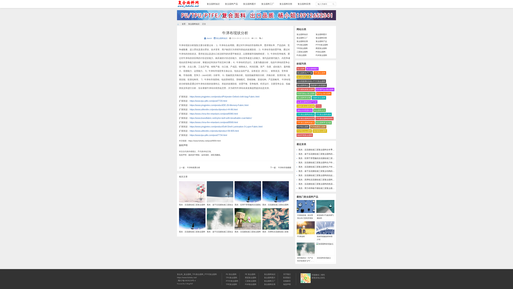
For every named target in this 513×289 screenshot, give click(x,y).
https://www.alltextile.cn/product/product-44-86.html (214, 109)
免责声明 (287, 284)
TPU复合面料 (302, 45)
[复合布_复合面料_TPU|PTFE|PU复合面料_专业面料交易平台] (178, 24)
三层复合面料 (302, 52)
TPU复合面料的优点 (305, 114)
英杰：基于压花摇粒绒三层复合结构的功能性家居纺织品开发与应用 (328, 171)
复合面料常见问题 (323, 123)
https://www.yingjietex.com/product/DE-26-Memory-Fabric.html (219, 105)
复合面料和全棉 (303, 98)
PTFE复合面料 (322, 45)
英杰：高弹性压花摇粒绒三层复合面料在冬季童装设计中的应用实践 (328, 179)
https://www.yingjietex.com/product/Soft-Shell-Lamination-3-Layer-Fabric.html (226, 127)
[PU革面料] (306, 227)
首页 (184, 24)
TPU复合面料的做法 (305, 123)
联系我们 (287, 278)
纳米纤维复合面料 (304, 135)
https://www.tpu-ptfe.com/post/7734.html (208, 135)
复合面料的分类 (303, 77)
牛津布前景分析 (193, 167)
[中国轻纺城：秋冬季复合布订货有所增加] (306, 206)
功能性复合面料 (318, 98)
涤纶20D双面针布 (304, 110)
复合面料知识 (213, 4)
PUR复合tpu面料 (304, 131)
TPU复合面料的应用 (305, 118)
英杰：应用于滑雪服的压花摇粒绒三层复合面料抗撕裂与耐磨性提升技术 (330, 158)
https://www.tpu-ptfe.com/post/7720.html (208, 101)
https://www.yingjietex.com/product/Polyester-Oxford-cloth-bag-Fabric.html (224, 97)
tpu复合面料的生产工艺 (307, 102)
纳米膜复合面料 (319, 131)
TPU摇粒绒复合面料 (305, 89)
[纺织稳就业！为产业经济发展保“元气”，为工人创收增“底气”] (306, 249)
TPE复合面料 (302, 48)
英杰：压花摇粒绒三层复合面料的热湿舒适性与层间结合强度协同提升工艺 (331, 184)
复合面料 (301, 69)
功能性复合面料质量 (305, 106)
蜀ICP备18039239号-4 (187, 281)
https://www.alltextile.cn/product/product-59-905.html (214, 131)
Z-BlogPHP (189, 284)
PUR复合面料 (321, 55)
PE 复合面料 (250, 274)
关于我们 (287, 274)
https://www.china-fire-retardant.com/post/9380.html (214, 114)
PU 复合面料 (231, 274)
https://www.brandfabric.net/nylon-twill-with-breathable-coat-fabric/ (221, 118)
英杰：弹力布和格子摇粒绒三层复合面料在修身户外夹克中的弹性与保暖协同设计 (334, 188)
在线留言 (287, 281)
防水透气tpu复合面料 (325, 89)
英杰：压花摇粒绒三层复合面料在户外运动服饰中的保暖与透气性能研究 (330, 167)
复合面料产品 (231, 4)
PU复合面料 (302, 55)
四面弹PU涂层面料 (318, 85)
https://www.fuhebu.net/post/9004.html (204, 141)
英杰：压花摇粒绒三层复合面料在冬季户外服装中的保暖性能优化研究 (329, 150)
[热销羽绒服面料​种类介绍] (325, 227)
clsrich (209, 38)
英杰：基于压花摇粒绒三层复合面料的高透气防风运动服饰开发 (326, 154)
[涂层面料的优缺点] (325, 249)
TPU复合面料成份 (323, 114)
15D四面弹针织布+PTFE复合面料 (311, 81)
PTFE (318, 106)
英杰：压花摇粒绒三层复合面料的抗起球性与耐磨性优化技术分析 (327, 175)
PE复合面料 (321, 52)
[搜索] (333, 4)
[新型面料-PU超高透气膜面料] (325, 206)
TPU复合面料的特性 (324, 118)
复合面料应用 (304, 4)
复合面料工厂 (267, 4)
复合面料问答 (285, 4)
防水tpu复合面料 (324, 94)
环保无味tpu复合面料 (306, 94)
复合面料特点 (302, 85)
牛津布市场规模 (284, 167)
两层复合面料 (321, 48)
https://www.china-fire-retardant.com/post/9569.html (214, 122)
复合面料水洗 (319, 110)
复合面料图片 (249, 4)
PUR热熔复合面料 (318, 127)
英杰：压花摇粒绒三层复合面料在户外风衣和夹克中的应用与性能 (327, 162)
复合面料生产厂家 (304, 73)
